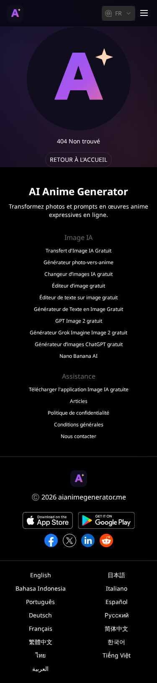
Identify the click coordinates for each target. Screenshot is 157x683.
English (40, 575)
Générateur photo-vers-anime (78, 262)
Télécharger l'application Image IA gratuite (79, 389)
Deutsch (40, 615)
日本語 (116, 575)
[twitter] (69, 540)
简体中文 (116, 628)
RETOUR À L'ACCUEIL (78, 159)
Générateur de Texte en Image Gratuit (78, 309)
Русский (117, 615)
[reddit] (106, 540)
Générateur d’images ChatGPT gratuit (79, 344)
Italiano (116, 588)
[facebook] (51, 540)
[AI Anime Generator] (15, 13)
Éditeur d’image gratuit (78, 286)
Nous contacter (78, 436)
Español (117, 602)
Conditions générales (78, 424)
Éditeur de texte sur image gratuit (78, 297)
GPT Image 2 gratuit (78, 321)
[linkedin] (88, 540)
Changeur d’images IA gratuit (78, 274)
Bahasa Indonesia (40, 588)
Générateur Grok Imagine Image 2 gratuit (78, 332)
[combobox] (118, 13)
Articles (79, 401)
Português (40, 602)
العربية (40, 669)
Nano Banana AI (78, 356)
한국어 (116, 642)
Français (40, 628)
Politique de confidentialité (78, 413)
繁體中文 (40, 642)
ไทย (41, 655)
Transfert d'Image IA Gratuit (78, 250)
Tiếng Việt (117, 655)
